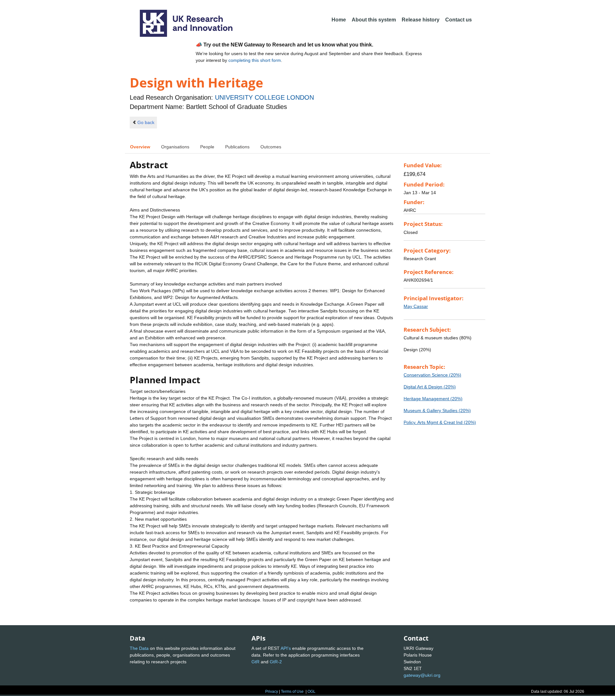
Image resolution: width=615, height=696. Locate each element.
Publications (237, 146)
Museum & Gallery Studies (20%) (437, 410)
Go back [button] (145, 122)
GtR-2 (276, 661)
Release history (420, 19)
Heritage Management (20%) (433, 398)
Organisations (175, 146)
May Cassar (416, 306)
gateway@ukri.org (422, 675)
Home (339, 19)
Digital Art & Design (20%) (430, 386)
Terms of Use (292, 691)
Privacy (271, 691)
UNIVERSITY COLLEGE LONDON (264, 97)
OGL (312, 691)
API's (286, 648)
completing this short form (254, 60)
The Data (139, 648)
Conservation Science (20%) (432, 374)
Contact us (458, 19)
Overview (140, 146)
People (207, 146)
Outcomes (270, 146)
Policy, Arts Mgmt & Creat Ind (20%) (440, 422)
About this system (374, 19)
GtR (255, 661)
